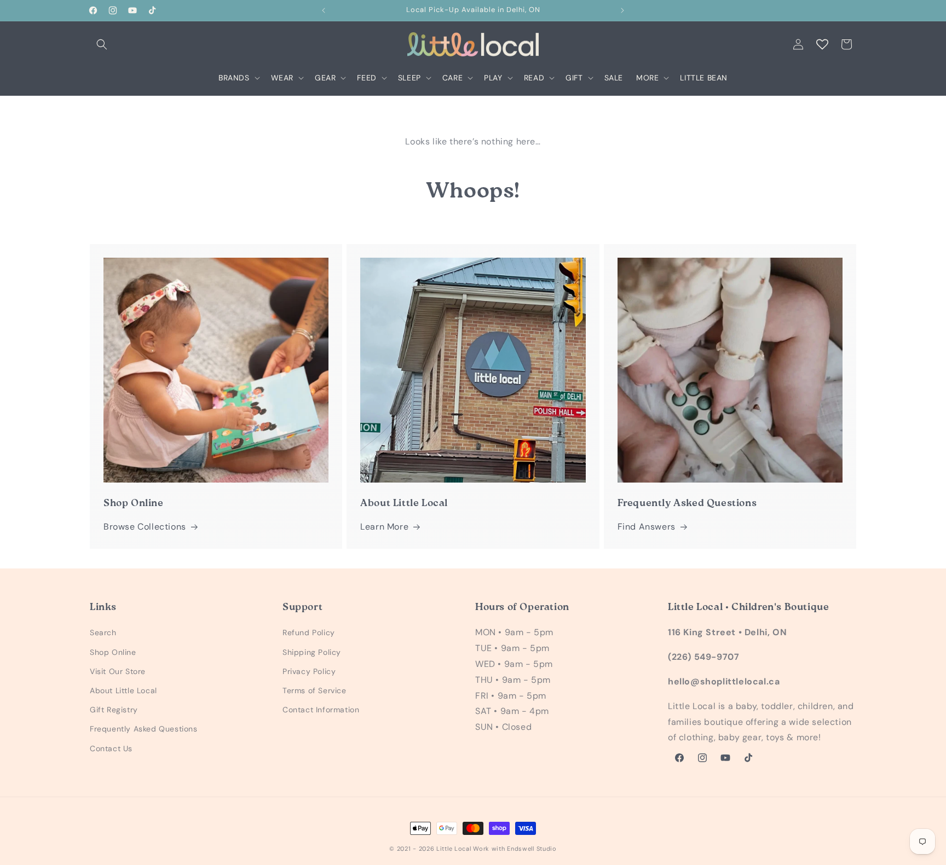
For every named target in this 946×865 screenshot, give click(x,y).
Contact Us (111, 748)
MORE (647, 78)
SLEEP (409, 78)
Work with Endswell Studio (515, 848)
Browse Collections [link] (144, 526)
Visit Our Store (118, 671)
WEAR (282, 78)
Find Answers (647, 526)
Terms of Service (314, 690)
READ (534, 78)
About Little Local (123, 690)
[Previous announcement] (324, 10)
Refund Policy (308, 633)
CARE (452, 78)
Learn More (384, 526)
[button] (102, 44)
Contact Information (320, 710)
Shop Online (113, 652)
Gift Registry (114, 710)
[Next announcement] (622, 10)
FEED (366, 78)
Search (103, 633)
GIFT (574, 78)
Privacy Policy (309, 671)
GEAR (325, 78)
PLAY (493, 78)
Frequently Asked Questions (144, 729)
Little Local (453, 848)
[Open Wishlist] (822, 44)
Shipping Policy (311, 652)
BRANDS (234, 78)
